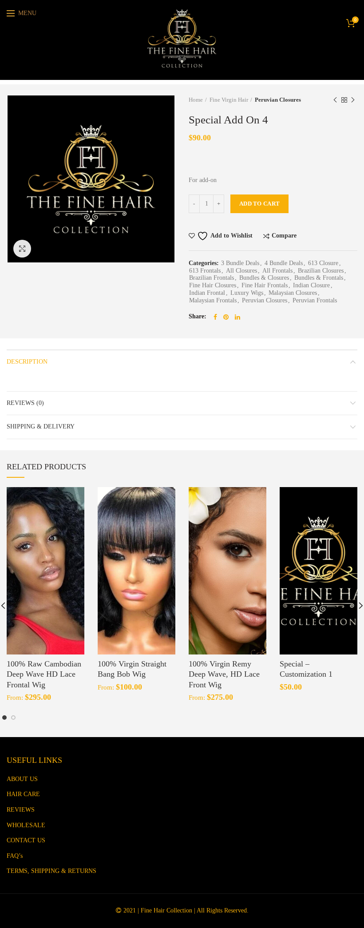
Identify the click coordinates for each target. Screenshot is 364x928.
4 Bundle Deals (284, 263)
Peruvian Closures (278, 99)
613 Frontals (205, 270)
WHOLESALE (26, 825)
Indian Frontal (207, 293)
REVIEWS (21, 809)
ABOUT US (22, 779)
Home (196, 99)
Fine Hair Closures (212, 285)
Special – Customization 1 (306, 668)
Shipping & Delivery (41, 426)
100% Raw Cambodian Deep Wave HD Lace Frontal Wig (44, 674)
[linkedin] (237, 317)
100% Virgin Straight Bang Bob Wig (132, 668)
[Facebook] (215, 317)
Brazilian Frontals (211, 277)
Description (27, 361)
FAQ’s (15, 856)
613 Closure (323, 263)
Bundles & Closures (264, 277)
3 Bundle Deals (240, 263)
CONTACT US (26, 840)
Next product (352, 99)
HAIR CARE (23, 794)
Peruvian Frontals (315, 300)
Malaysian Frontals (213, 300)
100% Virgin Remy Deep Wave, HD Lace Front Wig (224, 674)
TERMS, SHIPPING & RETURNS (51, 871)
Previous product (335, 99)
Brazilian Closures (321, 270)
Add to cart (259, 203)
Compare (284, 236)
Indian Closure (311, 285)
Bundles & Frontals (318, 277)
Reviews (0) (25, 403)
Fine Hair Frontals (264, 285)
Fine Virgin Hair (229, 99)
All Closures (241, 270)
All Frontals (277, 270)
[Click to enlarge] (22, 249)
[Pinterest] (226, 317)
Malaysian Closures (293, 293)
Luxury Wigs (246, 293)
